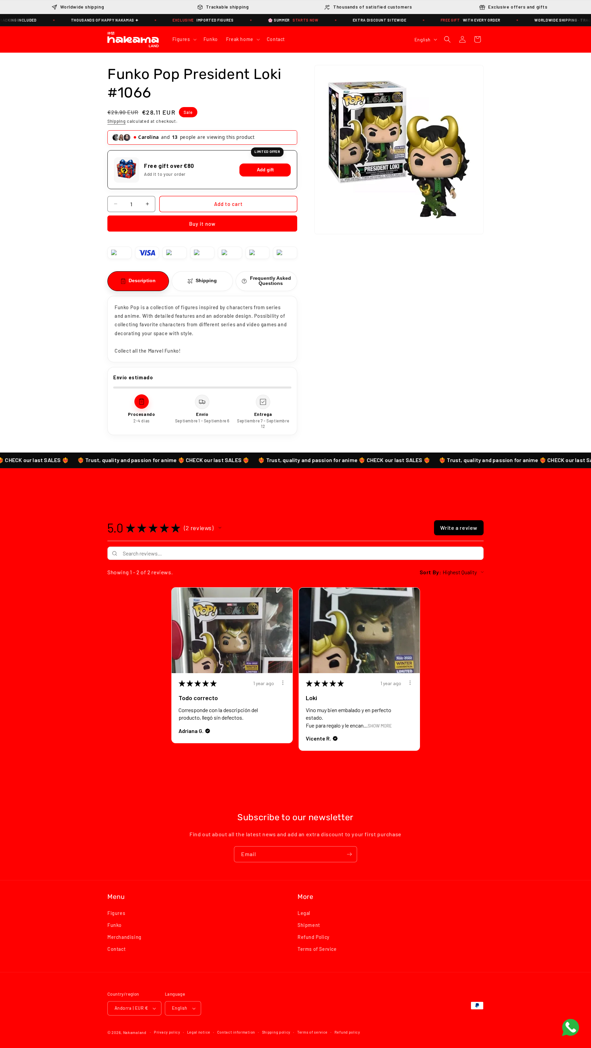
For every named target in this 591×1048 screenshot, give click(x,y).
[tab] (138, 281)
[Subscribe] (349, 854)
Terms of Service (317, 949)
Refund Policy (314, 937)
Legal (304, 913)
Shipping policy (276, 1032)
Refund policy (347, 1032)
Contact (116, 949)
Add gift (265, 169)
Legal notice (198, 1032)
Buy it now (202, 224)
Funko (114, 925)
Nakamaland (134, 1032)
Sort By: (431, 572)
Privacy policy (167, 1032)
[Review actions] (283, 682)
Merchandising (124, 937)
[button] (183, 39)
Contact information (236, 1032)
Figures (116, 913)
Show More (380, 725)
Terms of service (312, 1032)
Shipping (116, 121)
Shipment (309, 925)
